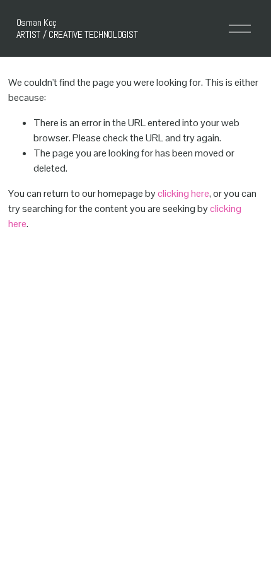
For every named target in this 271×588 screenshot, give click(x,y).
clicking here (183, 193)
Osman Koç (36, 22)
